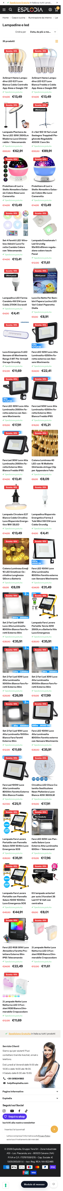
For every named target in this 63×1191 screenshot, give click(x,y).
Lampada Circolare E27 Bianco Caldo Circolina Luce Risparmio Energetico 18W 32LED (16, 519)
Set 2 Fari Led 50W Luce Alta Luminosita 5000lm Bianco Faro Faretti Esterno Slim (16, 681)
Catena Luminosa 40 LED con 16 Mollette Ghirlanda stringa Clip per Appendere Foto (44, 465)
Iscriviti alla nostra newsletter (19, 1122)
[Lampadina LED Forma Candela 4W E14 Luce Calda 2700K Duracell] (16, 281)
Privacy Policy (44, 1136)
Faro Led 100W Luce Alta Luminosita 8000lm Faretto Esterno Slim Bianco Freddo (16, 790)
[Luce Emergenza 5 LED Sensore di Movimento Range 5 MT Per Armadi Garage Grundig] (16, 335)
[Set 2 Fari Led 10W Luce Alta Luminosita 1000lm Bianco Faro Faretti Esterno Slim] (16, 714)
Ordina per (20, 31)
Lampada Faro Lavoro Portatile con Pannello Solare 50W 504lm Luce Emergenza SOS (15, 844)
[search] (10, 9)
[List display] (56, 41)
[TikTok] (26, 1110)
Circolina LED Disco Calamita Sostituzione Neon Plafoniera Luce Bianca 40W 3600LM (45, 790)
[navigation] (3, 3)
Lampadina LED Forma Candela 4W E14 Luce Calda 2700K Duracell (15, 301)
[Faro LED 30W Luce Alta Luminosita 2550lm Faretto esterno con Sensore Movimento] (16, 389)
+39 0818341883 (15, 1078)
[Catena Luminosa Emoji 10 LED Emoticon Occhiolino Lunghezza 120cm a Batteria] (16, 551)
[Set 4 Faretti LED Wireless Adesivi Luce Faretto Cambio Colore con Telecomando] (16, 223)
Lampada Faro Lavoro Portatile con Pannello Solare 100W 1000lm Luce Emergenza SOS (15, 898)
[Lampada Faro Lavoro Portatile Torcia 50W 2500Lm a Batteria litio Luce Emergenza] (45, 605)
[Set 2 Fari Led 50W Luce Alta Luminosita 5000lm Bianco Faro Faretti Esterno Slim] (16, 659)
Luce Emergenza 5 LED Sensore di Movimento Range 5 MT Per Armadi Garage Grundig (15, 357)
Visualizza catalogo (4, 9)
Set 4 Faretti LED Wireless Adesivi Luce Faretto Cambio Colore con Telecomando (15, 245)
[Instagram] (4, 1110)
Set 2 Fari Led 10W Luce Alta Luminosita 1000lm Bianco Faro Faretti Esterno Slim (16, 735)
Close (30, 1091)
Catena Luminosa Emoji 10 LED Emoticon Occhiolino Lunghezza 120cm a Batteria (15, 573)
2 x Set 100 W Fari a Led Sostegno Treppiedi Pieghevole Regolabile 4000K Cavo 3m (45, 137)
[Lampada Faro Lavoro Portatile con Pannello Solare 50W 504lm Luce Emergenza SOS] (16, 822)
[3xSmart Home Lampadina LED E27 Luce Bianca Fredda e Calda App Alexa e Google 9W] (45, 61)
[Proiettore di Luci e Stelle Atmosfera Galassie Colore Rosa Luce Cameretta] (16, 169)
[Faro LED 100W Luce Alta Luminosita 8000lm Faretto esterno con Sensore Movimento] (45, 551)
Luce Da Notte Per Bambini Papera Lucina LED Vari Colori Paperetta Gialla (45, 303)
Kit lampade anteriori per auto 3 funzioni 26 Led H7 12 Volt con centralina (43, 898)
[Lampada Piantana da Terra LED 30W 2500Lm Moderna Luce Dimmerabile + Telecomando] (16, 115)
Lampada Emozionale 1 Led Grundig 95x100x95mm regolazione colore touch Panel (44, 247)
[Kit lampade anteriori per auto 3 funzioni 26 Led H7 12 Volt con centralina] (45, 876)
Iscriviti (54, 1129)
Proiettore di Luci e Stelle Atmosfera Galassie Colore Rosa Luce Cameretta (15, 191)
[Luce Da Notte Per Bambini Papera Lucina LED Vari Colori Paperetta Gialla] (45, 281)
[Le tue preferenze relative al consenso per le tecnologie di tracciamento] (6, 1185)
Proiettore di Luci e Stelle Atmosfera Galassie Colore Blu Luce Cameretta (45, 191)
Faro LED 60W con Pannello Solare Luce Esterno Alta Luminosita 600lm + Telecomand (45, 844)
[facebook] (19, 1111)
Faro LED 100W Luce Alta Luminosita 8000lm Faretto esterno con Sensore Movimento (45, 573)
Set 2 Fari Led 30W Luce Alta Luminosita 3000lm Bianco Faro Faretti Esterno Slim (45, 681)
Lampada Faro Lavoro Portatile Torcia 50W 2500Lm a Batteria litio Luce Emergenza (44, 627)
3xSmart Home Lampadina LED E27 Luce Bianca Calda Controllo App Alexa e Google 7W (15, 82)
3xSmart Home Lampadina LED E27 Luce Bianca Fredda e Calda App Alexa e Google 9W (44, 82)
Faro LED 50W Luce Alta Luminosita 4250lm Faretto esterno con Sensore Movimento (45, 357)
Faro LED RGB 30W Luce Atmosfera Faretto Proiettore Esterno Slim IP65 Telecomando (16, 952)
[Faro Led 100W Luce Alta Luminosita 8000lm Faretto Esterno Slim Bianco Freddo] (16, 768)
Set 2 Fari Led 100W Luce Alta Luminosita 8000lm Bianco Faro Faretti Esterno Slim (16, 627)
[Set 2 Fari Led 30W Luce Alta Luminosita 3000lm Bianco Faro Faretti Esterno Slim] (45, 659)
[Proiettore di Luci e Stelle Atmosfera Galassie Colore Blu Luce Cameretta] (45, 169)
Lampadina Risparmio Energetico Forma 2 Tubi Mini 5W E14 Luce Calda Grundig (44, 519)
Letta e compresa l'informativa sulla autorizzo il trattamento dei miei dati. (28, 1138)
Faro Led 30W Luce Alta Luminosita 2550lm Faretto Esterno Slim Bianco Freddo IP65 (15, 465)
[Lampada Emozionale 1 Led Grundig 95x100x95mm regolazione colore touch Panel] (45, 223)
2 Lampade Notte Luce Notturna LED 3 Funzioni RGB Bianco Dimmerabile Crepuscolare (44, 952)
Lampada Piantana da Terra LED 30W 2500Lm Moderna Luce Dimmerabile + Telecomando (16, 137)
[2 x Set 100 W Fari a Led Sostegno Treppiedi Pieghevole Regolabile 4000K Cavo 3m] (45, 115)
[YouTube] (12, 1111)
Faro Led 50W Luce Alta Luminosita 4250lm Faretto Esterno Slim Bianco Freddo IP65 (44, 411)
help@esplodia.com (17, 1083)
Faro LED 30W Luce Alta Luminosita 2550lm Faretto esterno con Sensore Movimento (16, 411)
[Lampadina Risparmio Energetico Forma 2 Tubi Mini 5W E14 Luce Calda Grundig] (45, 497)
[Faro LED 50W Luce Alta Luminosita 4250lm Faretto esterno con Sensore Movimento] (45, 335)
